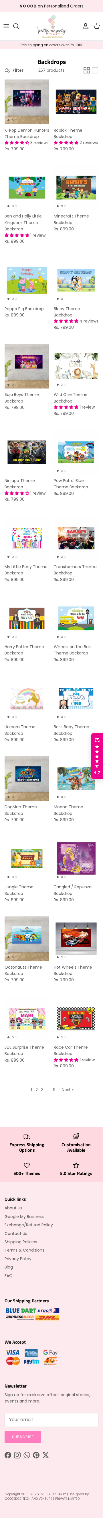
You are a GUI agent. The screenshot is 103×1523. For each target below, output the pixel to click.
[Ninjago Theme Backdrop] (27, 452)
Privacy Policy (18, 1259)
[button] (17, 142)
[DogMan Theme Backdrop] (27, 778)
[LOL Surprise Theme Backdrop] (27, 1018)
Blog (9, 1267)
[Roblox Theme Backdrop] (76, 101)
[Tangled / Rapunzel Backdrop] (76, 858)
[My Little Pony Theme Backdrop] (27, 538)
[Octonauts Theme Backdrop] (27, 938)
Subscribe (23, 1436)
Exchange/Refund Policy (29, 1225)
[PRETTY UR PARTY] (51, 26)
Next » (68, 1090)
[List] (95, 70)
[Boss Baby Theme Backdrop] (76, 698)
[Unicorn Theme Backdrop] (27, 698)
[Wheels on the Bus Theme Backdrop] (76, 618)
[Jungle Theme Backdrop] (27, 858)
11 (54, 1090)
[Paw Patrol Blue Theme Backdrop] (76, 452)
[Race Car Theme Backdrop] (76, 1018)
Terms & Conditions (24, 1250)
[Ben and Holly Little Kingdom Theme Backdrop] (27, 187)
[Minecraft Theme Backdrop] (76, 187)
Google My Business (24, 1216)
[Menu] (6, 26)
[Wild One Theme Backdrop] (76, 366)
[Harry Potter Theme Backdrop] (27, 618)
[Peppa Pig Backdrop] (27, 280)
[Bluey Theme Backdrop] (76, 280)
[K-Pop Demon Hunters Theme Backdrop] (27, 101)
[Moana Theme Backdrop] (76, 778)
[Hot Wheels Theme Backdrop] (76, 938)
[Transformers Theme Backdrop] (76, 538)
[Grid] (86, 70)
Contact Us (16, 1233)
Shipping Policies (21, 1242)
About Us (13, 1208)
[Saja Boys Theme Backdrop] (27, 366)
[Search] (19, 26)
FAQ (9, 1276)
